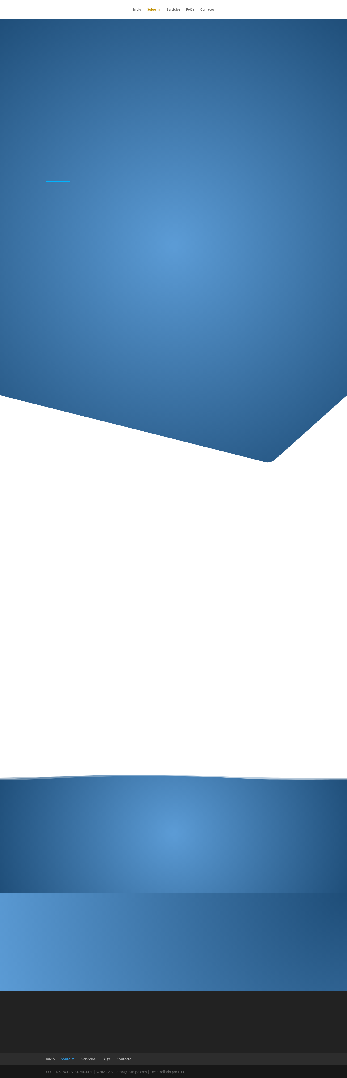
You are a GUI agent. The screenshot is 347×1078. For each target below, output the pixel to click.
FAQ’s (190, 9)
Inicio (137, 9)
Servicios (173, 9)
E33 (181, 1071)
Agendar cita (241, 943)
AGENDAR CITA (174, 419)
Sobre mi (154, 9)
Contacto (207, 9)
